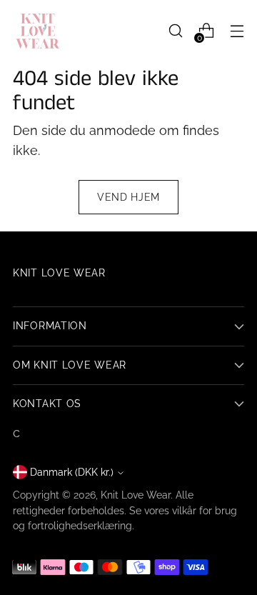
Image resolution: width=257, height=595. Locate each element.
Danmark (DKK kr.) (72, 472)
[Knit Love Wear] (38, 31)
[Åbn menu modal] (236, 31)
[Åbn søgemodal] (175, 31)
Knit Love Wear (136, 495)
